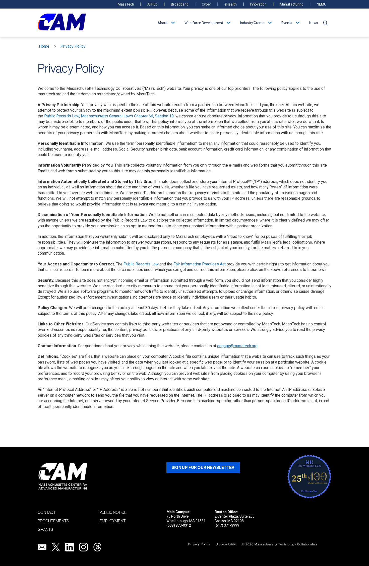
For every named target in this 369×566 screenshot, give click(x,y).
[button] (325, 22)
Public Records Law (141, 264)
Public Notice (113, 512)
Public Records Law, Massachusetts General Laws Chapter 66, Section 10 (109, 116)
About (162, 23)
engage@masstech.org (237, 345)
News (313, 23)
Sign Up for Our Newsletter (203, 467)
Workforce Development (203, 23)
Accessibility (226, 544)
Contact (46, 512)
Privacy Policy (73, 46)
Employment (112, 521)
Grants (45, 529)
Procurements (53, 521)
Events (286, 23)
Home (44, 46)
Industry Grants (252, 23)
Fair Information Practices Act (199, 264)
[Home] (62, 23)
